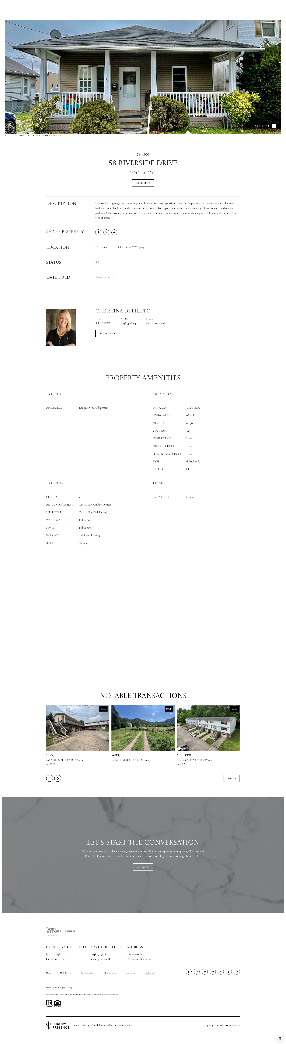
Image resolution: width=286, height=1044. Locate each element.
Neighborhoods (110, 973)
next (24, 126)
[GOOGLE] (237, 972)
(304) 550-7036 (98, 954)
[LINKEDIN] (205, 972)
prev (16, 126)
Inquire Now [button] (143, 183)
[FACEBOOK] (189, 972)
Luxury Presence (123, 1025)
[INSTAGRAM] (197, 972)
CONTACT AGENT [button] (107, 333)
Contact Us (149, 973)
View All (231, 778)
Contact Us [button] (143, 867)
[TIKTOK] (229, 972)
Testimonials (130, 973)
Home (48, 973)
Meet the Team (66, 973)
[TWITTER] (221, 972)
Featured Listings (88, 973)
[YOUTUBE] (213, 972)
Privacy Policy (232, 1025)
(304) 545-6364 (128, 323)
